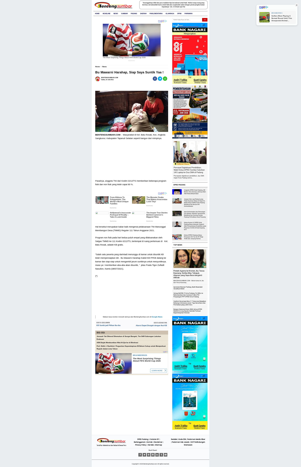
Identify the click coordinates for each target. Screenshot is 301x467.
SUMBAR (124, 13)
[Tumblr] (161, 455)
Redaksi (174, 439)
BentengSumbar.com (150, 464)
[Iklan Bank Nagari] (190, 373)
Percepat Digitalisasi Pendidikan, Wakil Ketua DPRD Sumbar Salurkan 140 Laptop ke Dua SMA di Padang (189, 170)
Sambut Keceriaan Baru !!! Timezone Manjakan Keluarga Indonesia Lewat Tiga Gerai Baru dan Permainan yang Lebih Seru (189, 303)
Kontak (149, 442)
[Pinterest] (148, 455)
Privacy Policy (140, 445)
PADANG (134, 13)
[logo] (111, 442)
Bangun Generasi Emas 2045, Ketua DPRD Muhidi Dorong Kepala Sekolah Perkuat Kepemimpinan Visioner (187, 311)
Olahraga (170, 13)
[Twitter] (144, 455)
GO (205, 20)
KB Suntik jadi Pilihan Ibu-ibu (108, 325)
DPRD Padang (142, 439)
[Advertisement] (131, 157)
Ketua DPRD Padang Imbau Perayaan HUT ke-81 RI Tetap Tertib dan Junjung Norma (193, 236)
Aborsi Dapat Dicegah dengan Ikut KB (151, 325)
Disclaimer (158, 442)
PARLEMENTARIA (156, 13)
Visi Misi (151, 445)
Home (97, 13)
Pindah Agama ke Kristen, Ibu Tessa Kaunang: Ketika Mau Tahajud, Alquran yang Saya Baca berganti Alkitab (188, 274)
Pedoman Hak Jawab (180, 442)
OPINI (179, 13)
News (115, 13)
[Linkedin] (157, 455)
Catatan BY (154, 439)
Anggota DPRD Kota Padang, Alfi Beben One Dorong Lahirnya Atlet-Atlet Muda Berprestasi (195, 191)
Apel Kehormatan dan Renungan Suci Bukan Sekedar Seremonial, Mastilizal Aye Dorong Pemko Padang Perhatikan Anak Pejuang (195, 214)
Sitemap (158, 445)
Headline (106, 13)
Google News (157, 317)
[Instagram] (153, 455)
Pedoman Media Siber (196, 439)
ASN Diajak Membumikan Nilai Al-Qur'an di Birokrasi (117, 342)
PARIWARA (188, 13)
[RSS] (165, 455)
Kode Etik (182, 439)
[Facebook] (140, 455)
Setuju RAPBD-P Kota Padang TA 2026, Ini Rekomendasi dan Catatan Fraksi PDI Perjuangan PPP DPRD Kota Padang (188, 295)
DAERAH (143, 13)
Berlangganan (139, 442)
